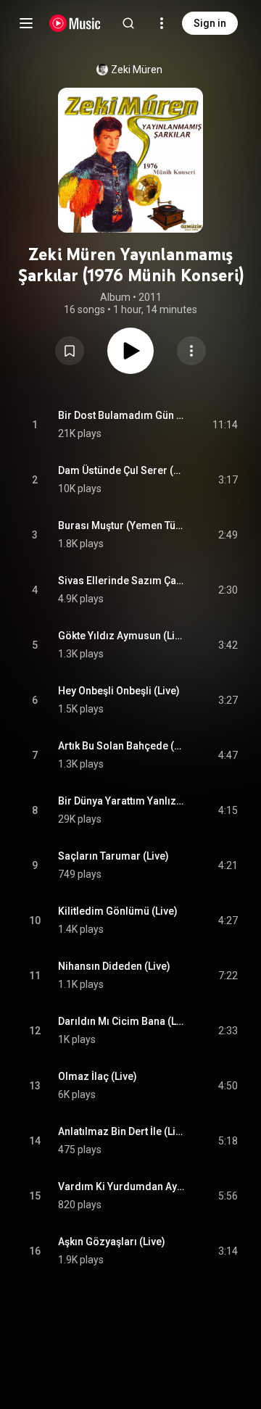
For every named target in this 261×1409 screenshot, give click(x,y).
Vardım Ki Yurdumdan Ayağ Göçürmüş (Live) (121, 1186)
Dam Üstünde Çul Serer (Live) (121, 470)
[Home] (75, 23)
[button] (69, 350)
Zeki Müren (136, 69)
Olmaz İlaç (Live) (97, 1076)
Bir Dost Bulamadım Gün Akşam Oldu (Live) (121, 415)
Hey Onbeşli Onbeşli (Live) (119, 691)
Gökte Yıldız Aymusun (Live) (121, 635)
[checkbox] (227, 424)
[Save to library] (69, 350)
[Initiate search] (128, 23)
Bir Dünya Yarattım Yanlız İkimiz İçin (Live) (121, 801)
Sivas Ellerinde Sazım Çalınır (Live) (121, 580)
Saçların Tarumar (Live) (113, 856)
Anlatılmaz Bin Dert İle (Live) (121, 1131)
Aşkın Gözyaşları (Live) (111, 1241)
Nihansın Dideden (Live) (114, 966)
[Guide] (26, 23)
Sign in (210, 23)
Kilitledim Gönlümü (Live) (118, 911)
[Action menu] (191, 350)
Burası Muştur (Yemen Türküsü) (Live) (121, 525)
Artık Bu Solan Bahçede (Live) (121, 746)
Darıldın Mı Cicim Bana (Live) (121, 1021)
